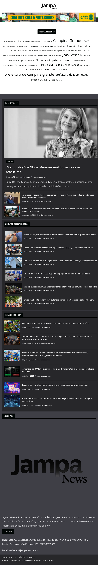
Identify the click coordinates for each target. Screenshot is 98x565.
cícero (87, 46)
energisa (58, 50)
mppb (20, 60)
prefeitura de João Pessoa (71, 74)
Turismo (59, 80)
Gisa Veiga (26, 177)
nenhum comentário (40, 177)
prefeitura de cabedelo (59, 69)
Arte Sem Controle (10, 41)
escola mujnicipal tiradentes (72, 50)
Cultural (10, 162)
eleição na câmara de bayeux (43, 50)
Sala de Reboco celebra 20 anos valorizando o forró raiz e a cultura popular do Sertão (60, 287)
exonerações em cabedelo (24, 55)
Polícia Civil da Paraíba (67, 64)
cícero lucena (10, 50)
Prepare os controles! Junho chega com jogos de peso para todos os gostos (55, 385)
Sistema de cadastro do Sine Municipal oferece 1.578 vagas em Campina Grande (58, 247)
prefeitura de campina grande (29, 74)
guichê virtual (56, 55)
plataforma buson (34, 65)
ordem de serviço (79, 61)
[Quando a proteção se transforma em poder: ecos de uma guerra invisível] (12, 326)
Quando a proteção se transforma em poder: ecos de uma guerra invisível (55, 323)
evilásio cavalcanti (9, 55)
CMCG (86, 41)
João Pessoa (71, 55)
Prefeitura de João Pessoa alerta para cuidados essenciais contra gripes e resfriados (60, 234)
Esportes (86, 50)
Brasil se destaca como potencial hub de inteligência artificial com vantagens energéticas (57, 400)
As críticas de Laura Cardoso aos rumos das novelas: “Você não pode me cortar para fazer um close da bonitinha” (58, 196)
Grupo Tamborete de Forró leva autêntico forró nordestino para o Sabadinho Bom (59, 300)
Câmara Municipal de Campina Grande (67, 46)
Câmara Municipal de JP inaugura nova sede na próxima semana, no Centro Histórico (60, 260)
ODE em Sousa (29, 61)
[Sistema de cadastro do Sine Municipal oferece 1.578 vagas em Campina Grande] (13, 249)
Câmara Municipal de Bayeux (39, 46)
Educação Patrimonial (25, 50)
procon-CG (37, 79)
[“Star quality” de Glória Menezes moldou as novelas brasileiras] (50, 133)
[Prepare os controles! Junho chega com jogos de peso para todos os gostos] (12, 388)
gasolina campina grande (42, 55)
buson (27, 41)
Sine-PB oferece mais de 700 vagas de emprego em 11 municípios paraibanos (57, 274)
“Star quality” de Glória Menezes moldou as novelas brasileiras (43, 169)
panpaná (21, 65)
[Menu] (4, 20)
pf (26, 65)
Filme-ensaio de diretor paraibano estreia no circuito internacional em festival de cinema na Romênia (57, 210)
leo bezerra (85, 55)
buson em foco (36, 41)
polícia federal (85, 65)
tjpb (53, 79)
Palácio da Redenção (10, 65)
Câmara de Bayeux (22, 46)
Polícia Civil (47, 64)
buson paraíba (47, 41)
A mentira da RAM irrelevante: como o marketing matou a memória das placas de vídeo (58, 370)
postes (47, 69)
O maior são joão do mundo (54, 60)
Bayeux (21, 41)
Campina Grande (67, 40)
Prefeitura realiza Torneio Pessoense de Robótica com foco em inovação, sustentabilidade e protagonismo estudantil (55, 354)
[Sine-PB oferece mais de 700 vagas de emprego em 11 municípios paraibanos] (13, 275)
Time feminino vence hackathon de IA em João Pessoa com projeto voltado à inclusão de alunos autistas (57, 338)
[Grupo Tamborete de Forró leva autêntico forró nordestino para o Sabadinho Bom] (13, 301)
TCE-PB (47, 79)
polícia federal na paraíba (34, 69)
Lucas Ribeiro (12, 61)
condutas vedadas (9, 46)
